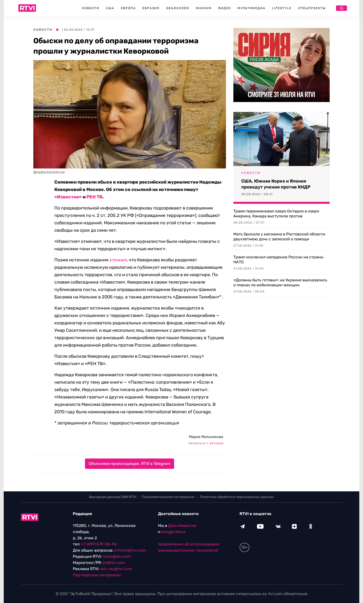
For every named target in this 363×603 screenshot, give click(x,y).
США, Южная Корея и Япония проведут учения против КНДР (275, 184)
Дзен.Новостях (182, 525)
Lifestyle (281, 8)
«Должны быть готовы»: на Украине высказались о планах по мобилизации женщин (280, 282)
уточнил (118, 260)
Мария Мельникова (206, 437)
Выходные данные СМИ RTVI (112, 497)
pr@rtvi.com (114, 562)
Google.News (173, 531)
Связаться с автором (205, 443)
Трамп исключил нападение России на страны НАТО (278, 259)
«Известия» (68, 197)
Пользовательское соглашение (168, 497)
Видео (224, 8)
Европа (128, 8)
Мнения (204, 8)
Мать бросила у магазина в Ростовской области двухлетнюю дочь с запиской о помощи (279, 236)
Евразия (151, 8)
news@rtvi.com (117, 556)
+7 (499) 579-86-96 (99, 544)
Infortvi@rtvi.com (130, 550)
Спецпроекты (312, 8)
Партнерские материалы (97, 575)
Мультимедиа (251, 8)
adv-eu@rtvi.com (116, 568)
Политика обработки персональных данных (237, 497)
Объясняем (177, 8)
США (110, 8)
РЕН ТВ (94, 197)
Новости (90, 8)
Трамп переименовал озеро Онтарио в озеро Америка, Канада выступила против (276, 213)
